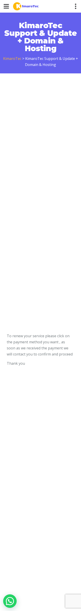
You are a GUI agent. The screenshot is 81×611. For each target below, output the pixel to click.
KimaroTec (12, 58)
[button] (10, 601)
